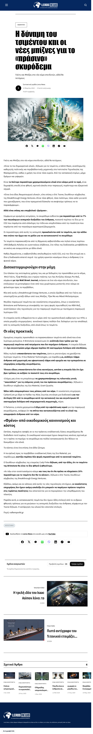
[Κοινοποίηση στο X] (32, 146)
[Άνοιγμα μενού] (6, 5)
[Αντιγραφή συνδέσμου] (59, 146)
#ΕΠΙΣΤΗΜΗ (9, 525)
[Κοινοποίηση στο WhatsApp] (43, 146)
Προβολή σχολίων (58, 564)
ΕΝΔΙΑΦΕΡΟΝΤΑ (21, 25)
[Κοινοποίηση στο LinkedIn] (53, 146)
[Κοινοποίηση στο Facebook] (26, 146)
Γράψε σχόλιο (77, 564)
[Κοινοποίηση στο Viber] (48, 146)
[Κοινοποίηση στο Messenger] (37, 146)
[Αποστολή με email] (64, 146)
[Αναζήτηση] (86, 5)
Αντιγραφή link (8, 731)
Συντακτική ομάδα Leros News (34, 84)
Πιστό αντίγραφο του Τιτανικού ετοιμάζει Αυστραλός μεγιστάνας (63, 634)
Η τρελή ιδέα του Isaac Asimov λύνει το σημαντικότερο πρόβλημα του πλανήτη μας (26, 595)
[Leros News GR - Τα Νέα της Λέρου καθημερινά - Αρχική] (46, 5)
